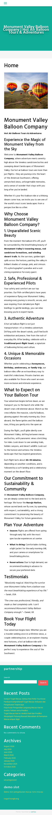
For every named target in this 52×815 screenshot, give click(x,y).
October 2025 (10, 766)
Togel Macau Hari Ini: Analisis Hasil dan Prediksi (23, 713)
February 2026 (10, 758)
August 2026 (9, 746)
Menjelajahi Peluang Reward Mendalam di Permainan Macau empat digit (25, 718)
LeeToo (33, 812)
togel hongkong (11, 798)
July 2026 (7, 749)
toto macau (37, 792)
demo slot (8, 792)
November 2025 (10, 764)
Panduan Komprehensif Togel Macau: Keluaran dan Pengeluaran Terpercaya (24, 703)
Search (7, 677)
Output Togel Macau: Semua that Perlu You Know (24, 699)
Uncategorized (10, 780)
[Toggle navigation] (5, 3)
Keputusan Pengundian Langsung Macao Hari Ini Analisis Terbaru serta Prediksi (23, 709)
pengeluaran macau (23, 792)
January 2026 (9, 761)
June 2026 (8, 752)
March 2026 (8, 755)
